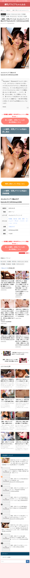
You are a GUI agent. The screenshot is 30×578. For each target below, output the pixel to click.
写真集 (24, 14)
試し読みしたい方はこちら (16, 183)
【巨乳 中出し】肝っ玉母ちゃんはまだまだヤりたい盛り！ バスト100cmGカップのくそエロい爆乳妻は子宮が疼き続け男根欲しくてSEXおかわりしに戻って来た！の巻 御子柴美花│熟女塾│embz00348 (15, 528)
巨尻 (26, 16)
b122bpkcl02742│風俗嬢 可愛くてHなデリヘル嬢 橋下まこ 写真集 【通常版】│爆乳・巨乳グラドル (19, 471)
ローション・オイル (16, 14)
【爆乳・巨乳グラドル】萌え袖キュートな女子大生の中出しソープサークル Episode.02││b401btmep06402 (19, 517)
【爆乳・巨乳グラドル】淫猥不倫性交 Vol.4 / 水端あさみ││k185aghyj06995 (18, 507)
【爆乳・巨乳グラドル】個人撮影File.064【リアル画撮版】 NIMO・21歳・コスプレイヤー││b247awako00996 (19, 538)
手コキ (9, 14)
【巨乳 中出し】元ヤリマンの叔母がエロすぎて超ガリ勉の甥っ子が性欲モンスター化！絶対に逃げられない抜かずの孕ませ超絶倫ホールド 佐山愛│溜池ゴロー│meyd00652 (15, 462)
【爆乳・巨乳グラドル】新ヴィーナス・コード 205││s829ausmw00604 (19, 546)
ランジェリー (14, 16)
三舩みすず (3, 14)
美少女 (3, 16)
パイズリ (20, 16)
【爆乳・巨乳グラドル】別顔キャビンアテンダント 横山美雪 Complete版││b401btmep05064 (19, 490)
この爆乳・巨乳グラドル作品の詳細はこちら (16, 121)
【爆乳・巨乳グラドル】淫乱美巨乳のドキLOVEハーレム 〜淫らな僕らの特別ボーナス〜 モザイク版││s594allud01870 (19, 499)
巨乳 (8, 16)
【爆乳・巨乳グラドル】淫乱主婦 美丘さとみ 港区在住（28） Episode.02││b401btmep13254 (19, 480)
